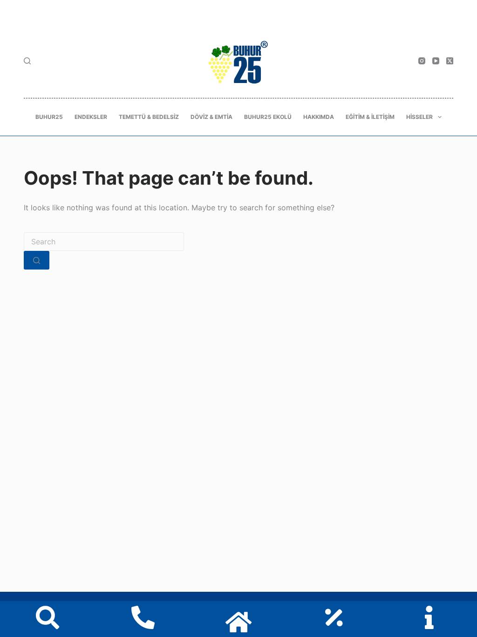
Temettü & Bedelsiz (149, 116)
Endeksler (91, 116)
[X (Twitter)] (449, 60)
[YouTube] (435, 60)
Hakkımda (318, 116)
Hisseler (419, 116)
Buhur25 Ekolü (268, 116)
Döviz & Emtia (211, 116)
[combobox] (104, 241)
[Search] (27, 60)
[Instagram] (421, 60)
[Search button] (36, 260)
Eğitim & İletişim (370, 116)
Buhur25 (49, 116)
